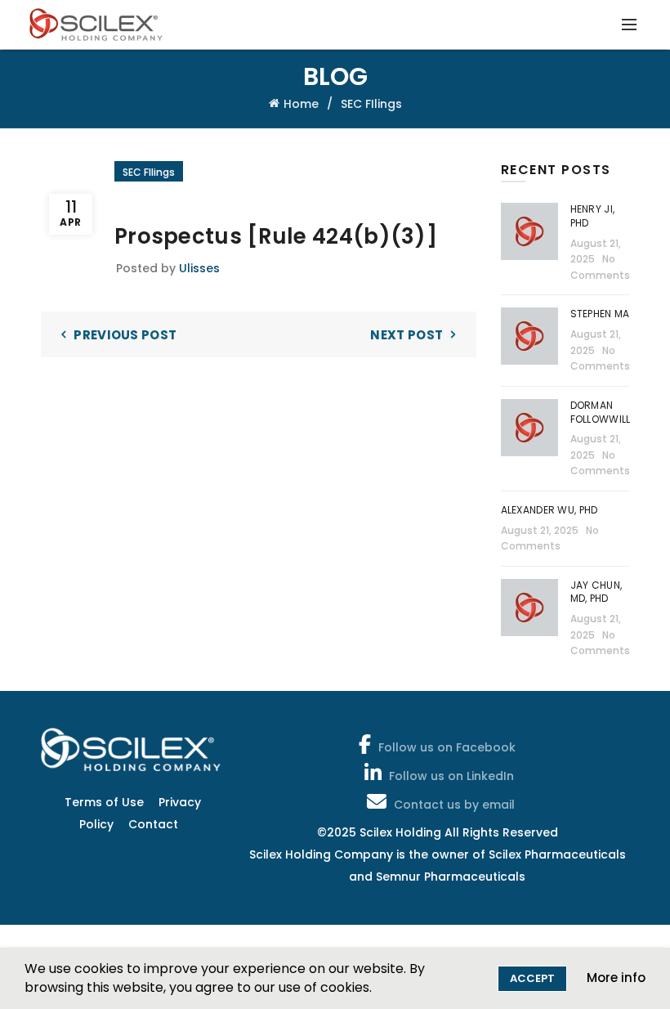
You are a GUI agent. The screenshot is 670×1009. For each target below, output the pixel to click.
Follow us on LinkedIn (451, 776)
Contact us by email (454, 804)
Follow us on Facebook (447, 747)
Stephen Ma (600, 314)
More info (616, 977)
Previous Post (125, 334)
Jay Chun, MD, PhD (596, 592)
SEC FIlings (371, 104)
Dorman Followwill (601, 412)
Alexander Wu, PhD (549, 510)
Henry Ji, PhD (592, 216)
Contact (153, 824)
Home (301, 104)
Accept (532, 978)
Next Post (406, 334)
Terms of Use (104, 802)
